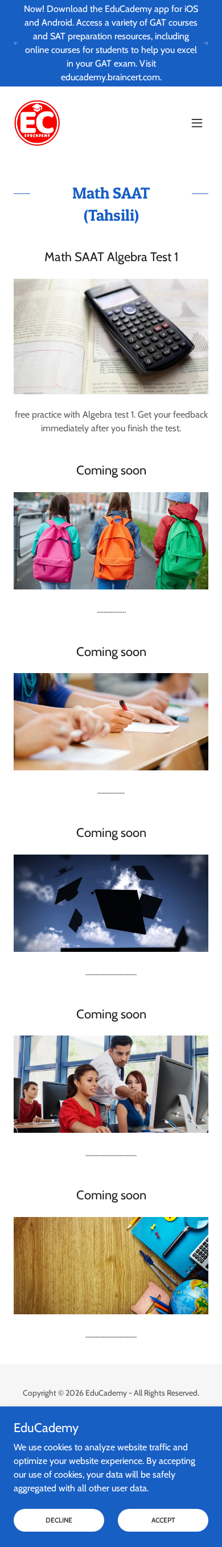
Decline (59, 1520)
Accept (163, 1520)
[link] (37, 123)
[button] (197, 123)
